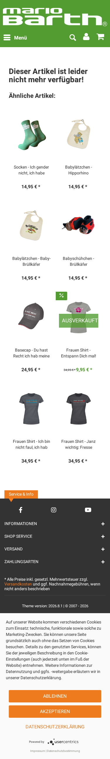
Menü (20, 38)
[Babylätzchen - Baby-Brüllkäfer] (31, 225)
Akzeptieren (55, 711)
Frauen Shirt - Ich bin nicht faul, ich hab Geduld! (31, 445)
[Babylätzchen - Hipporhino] (78, 134)
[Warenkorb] (100, 38)
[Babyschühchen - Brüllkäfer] (78, 225)
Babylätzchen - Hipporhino (78, 170)
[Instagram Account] (53, 510)
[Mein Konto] (86, 38)
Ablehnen (55, 696)
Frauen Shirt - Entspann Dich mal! (78, 353)
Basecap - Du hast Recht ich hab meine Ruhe (31, 353)
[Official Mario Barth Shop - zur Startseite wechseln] (55, 15)
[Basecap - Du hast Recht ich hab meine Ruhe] (31, 317)
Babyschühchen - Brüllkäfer (78, 262)
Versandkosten (18, 584)
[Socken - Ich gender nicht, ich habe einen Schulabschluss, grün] (31, 134)
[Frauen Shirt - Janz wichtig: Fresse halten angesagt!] (78, 408)
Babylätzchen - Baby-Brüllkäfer (31, 262)
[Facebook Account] (21, 510)
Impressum (37, 751)
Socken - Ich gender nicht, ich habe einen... (31, 170)
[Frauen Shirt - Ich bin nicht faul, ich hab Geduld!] (31, 408)
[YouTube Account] (88, 510)
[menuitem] (15, 38)
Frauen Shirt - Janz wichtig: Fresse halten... (78, 445)
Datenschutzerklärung (55, 726)
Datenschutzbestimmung (63, 751)
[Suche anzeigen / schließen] (72, 38)
